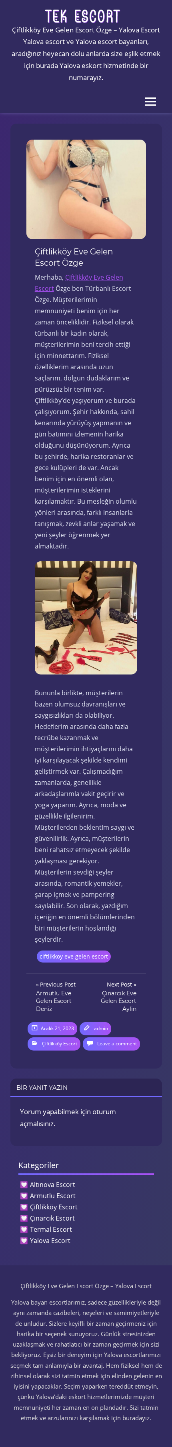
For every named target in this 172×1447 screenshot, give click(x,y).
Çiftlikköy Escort (59, 1043)
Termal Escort (51, 1229)
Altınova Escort (52, 1184)
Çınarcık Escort (52, 1218)
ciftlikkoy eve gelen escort (74, 956)
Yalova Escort (50, 1240)
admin (101, 1028)
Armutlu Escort (53, 1195)
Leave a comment (117, 1043)
